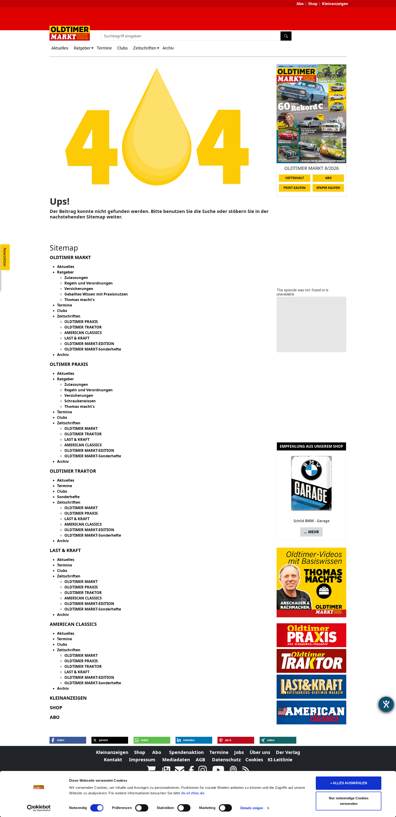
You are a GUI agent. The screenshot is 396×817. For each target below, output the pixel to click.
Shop (312, 3)
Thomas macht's (79, 299)
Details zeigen (251, 808)
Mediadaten (176, 759)
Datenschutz (226, 759)
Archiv (168, 48)
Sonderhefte (68, 496)
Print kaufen (294, 188)
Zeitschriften (144, 48)
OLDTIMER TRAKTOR (83, 327)
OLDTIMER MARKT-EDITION (89, 343)
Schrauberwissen (80, 400)
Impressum (142, 759)
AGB (200, 759)
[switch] (141, 807)
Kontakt (113, 759)
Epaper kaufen (328, 188)
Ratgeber (82, 48)
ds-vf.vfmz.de (192, 793)
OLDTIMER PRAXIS (81, 321)
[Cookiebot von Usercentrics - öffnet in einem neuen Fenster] (39, 808)
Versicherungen (78, 288)
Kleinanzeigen (335, 3)
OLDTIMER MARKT (81, 428)
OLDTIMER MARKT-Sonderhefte (92, 349)
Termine (104, 48)
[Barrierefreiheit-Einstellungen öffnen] (386, 704)
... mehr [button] (311, 531)
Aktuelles (59, 48)
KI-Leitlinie (280, 759)
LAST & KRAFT (76, 338)
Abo (300, 3)
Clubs (122, 48)
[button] (68, 740)
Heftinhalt (294, 178)
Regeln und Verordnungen (88, 283)
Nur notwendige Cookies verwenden (348, 801)
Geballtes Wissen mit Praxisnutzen (96, 294)
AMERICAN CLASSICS (83, 332)
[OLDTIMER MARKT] (70, 32)
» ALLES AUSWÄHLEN (348, 783)
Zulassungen (76, 277)
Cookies (254, 759)
